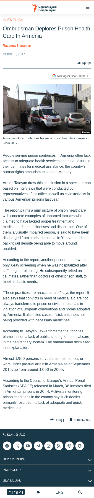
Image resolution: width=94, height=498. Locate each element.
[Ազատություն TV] (38, 492)
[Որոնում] (80, 492)
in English (13, 20)
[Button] (84, 63)
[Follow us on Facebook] (7, 445)
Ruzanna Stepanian (17, 45)
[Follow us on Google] (79, 445)
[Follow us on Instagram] (48, 445)
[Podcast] (69, 445)
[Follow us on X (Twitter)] (17, 445)
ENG (59, 492)
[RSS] (59, 445)
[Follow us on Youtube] (28, 445)
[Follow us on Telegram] (38, 445)
